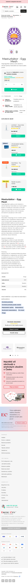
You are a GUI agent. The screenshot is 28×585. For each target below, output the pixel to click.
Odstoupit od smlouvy (14, 528)
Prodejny (3, 490)
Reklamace (4, 476)
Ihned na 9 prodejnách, (13, 78)
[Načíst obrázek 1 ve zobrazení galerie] (11, 51)
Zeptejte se (4, 450)
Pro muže (21, 310)
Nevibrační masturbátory (7, 16)
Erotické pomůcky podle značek (11, 304)
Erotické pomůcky (7, 302)
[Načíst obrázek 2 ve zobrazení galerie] (16, 51)
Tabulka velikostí (5, 447)
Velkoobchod (4, 500)
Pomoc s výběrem (5, 440)
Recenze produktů (6, 442)
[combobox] (10, 11)
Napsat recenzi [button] (14, 329)
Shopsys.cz (16, 576)
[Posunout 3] (15, 355)
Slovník (3, 445)
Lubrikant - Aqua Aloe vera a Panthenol (17, 125)
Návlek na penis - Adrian (16, 182)
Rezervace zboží (5, 469)
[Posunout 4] (17, 355)
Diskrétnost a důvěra (6, 471)
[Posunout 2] (12, 355)
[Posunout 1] (10, 355)
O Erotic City (4, 495)
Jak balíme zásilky (5, 463)
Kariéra (3, 497)
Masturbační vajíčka (7, 307)
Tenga (3, 313)
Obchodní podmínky (6, 474)
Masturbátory (16, 15)
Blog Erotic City (5, 484)
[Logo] (7, 7)
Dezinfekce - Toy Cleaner (16, 163)
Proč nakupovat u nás (6, 461)
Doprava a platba (5, 466)
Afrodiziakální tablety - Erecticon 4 (17, 144)
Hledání (3, 437)
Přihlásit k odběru (21, 422)
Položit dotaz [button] (14, 332)
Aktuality (3, 487)
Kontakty (3, 492)
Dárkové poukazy (5, 453)
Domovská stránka (5, 15)
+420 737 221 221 (11, 505)
